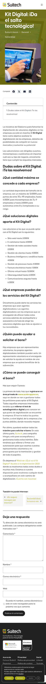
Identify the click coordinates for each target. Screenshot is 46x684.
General (25, 32)
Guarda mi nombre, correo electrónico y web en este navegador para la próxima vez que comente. (24, 604)
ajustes (21, 674)
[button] (14, 91)
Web (5, 589)
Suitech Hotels (11, 32)
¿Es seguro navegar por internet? (10, 500)
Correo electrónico (12, 577)
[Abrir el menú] (41, 4)
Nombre (7, 565)
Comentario (9, 534)
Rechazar (20, 678)
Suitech (18, 434)
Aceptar (9, 678)
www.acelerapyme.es (28, 394)
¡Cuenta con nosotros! (26, 479)
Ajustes (31, 678)
